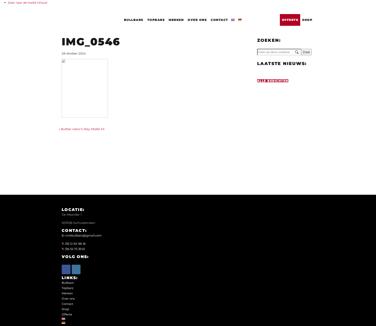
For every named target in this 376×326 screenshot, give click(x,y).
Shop (307, 20)
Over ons (197, 20)
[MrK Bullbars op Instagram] (76, 269)
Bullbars (133, 20)
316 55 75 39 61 (75, 249)
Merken (176, 20)
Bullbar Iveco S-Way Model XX (83, 129)
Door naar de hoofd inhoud (27, 2)
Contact (219, 20)
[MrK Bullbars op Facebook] (66, 269)
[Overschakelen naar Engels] (233, 19)
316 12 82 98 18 (75, 244)
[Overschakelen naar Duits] (240, 19)
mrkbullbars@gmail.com (83, 235)
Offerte (290, 20)
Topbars (156, 20)
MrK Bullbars (71, 14)
